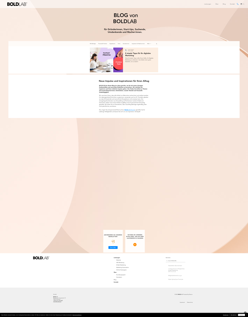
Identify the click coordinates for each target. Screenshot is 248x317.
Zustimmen (241, 315)
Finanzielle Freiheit (102, 43)
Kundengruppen (121, 274)
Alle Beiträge (93, 43)
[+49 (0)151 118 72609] (237, 4)
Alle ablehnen (233, 315)
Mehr (148, 43)
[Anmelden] (241, 4)
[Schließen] (246, 315)
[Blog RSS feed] (135, 244)
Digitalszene (112, 43)
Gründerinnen (126, 43)
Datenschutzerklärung (76, 315)
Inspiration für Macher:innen (138, 43)
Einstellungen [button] (226, 315)
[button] (156, 43)
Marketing (121, 265)
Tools (119, 43)
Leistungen (117, 257)
